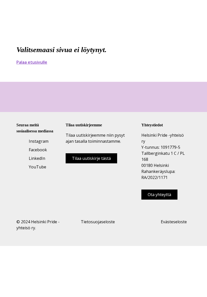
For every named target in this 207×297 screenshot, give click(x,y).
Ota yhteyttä (159, 194)
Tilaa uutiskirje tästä (91, 158)
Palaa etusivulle (31, 62)
